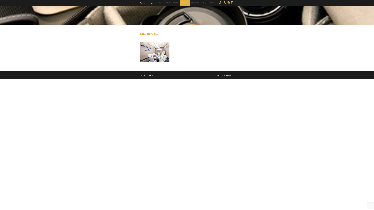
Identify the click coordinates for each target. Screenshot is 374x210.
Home (160, 3)
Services (175, 3)
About (167, 3)
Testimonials (195, 3)
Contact (211, 3)
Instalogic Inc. (150, 75)
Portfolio (184, 3)
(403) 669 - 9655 (148, 3)
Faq (204, 3)
